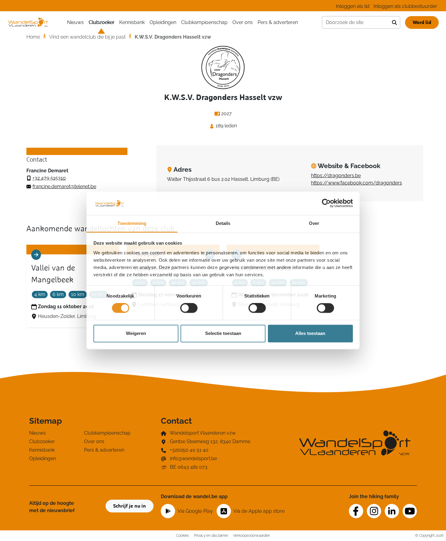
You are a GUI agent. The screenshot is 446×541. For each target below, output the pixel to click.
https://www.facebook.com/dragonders (356, 183)
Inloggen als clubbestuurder (405, 6)
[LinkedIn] (392, 511)
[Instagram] (374, 511)
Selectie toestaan (223, 333)
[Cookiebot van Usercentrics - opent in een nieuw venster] (326, 203)
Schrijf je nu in (129, 506)
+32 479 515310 (49, 178)
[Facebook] (356, 511)
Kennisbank (132, 22)
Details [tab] (223, 223)
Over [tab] (314, 223)
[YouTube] (410, 511)
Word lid (422, 22)
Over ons (242, 22)
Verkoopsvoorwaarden (251, 535)
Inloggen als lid (353, 6)
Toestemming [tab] (131, 223)
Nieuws (75, 22)
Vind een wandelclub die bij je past (87, 37)
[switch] (189, 308)
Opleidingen (163, 22)
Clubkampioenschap (204, 22)
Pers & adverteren (278, 22)
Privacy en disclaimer (211, 535)
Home (33, 37)
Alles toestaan (310, 333)
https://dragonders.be (336, 175)
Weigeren (136, 333)
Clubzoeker (101, 22)
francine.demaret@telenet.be (64, 186)
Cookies (182, 535)
